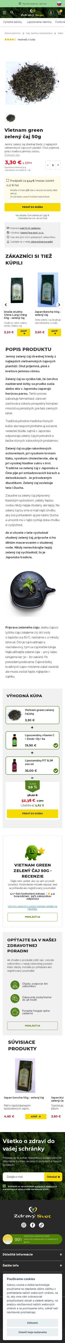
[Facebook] (41, 1225)
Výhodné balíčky (12, 22)
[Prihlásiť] (51, 12)
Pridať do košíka (32, 207)
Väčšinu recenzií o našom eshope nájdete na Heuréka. (32, 907)
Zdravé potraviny (13, 33)
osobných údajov (44, 1186)
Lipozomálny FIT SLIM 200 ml (39, 762)
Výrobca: (27, 232)
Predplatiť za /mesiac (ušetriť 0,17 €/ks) (31, 188)
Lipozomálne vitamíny (39, 22)
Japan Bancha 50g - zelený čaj (48, 313)
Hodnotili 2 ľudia (26, 39)
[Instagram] (23, 1225)
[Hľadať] (12, 12)
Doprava (25, 228)
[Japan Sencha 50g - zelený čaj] (25, 1075)
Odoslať (52, 1176)
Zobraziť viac (12, 155)
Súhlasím (32, 1322)
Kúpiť (24, 331)
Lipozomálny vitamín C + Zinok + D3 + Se (39, 737)
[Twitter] (32, 1225)
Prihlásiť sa (32, 917)
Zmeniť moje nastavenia (32, 1332)
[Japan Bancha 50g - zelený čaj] (47, 289)
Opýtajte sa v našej (31, 241)
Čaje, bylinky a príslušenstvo (39, 33)
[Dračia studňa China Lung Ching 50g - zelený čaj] (17, 289)
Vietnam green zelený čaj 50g (39, 712)
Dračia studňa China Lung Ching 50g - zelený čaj (15, 315)
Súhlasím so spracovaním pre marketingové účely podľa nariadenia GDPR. (30, 1188)
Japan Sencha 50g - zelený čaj (24, 1097)
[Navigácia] (4, 12)
